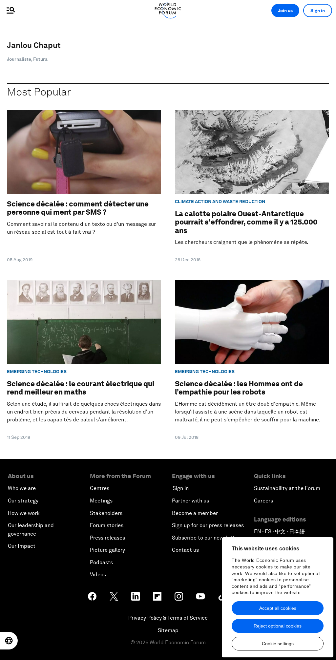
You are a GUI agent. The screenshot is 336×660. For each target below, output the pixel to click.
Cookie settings (278, 643)
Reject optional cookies (278, 625)
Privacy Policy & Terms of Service (168, 618)
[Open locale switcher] (8, 640)
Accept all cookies (277, 608)
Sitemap (168, 630)
